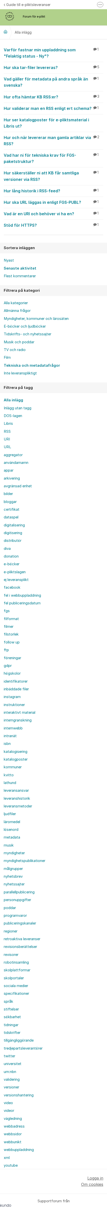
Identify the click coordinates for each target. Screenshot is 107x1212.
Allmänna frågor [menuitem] (17, 310)
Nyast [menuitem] (9, 260)
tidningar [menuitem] (11, 1025)
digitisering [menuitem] (13, 533)
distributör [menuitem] (12, 540)
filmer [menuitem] (8, 626)
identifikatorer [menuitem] (16, 681)
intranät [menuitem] (10, 736)
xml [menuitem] (7, 1157)
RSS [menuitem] (7, 431)
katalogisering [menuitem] (15, 751)
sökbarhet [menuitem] (12, 1017)
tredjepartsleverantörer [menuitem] (23, 1048)
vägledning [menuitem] (13, 1118)
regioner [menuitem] (10, 931)
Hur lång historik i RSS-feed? (51, 190)
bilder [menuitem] (8, 494)
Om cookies (92, 1184)
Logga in (95, 1178)
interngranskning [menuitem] (18, 720)
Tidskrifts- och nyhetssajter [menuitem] (27, 334)
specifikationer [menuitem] (16, 993)
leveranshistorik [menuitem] (17, 798)
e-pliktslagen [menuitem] (15, 572)
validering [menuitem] (12, 1079)
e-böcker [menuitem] (11, 564)
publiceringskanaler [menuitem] (20, 923)
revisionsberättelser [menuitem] (20, 946)
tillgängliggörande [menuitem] (19, 1040)
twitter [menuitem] (9, 1056)
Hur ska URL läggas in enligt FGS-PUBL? (51, 202)
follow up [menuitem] (12, 642)
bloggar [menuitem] (10, 501)
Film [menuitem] (7, 357)
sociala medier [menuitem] (16, 986)
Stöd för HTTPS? (51, 225)
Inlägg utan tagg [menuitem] (17, 408)
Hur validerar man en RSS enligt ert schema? (51, 108)
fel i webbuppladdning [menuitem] (22, 595)
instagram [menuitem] (12, 697)
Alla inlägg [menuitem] (13, 400)
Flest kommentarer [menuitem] (20, 276)
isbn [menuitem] (7, 743)
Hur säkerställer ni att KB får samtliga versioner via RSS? (51, 176)
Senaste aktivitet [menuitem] (20, 268)
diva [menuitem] (7, 548)
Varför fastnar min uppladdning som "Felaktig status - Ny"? (51, 53)
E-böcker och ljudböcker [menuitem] (25, 326)
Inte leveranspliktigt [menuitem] (20, 373)
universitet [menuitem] (12, 1064)
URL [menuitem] (7, 447)
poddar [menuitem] (10, 908)
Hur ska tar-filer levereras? (51, 67)
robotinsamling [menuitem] (16, 962)
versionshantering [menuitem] (19, 1095)
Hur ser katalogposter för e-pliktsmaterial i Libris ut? (46, 123)
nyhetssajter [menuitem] (14, 884)
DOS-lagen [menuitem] (13, 416)
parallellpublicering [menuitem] (19, 892)
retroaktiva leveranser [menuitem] (22, 939)
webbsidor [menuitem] (13, 1134)
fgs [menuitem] (7, 611)
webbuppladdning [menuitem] (19, 1149)
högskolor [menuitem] (12, 673)
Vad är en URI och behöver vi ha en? (51, 213)
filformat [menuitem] (11, 619)
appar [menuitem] (8, 470)
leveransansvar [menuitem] (16, 790)
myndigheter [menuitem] (14, 853)
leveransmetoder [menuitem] (18, 806)
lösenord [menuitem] (11, 829)
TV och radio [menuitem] (15, 350)
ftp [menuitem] (6, 650)
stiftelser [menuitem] (11, 1009)
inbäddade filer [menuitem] (16, 689)
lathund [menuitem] (10, 783)
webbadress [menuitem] (14, 1126)
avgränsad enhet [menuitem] (18, 486)
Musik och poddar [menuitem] (19, 342)
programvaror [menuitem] (15, 915)
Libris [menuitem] (8, 423)
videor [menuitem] (9, 1110)
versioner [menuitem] (11, 1087)
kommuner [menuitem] (13, 767)
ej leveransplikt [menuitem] (16, 579)
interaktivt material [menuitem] (19, 712)
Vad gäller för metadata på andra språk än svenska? (51, 82)
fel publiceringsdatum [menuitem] (22, 603)
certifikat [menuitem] (11, 509)
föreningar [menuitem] (12, 658)
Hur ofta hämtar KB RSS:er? (51, 96)
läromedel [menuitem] (12, 822)
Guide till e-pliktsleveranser (28, 4)
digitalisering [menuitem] (14, 525)
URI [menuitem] (7, 439)
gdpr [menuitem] (8, 665)
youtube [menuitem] (11, 1165)
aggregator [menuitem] (13, 455)
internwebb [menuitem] (13, 728)
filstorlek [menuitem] (11, 634)
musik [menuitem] (9, 845)
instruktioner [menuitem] (14, 705)
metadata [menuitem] (12, 837)
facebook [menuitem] (12, 587)
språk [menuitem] (8, 1001)
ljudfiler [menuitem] (10, 814)
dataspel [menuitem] (11, 517)
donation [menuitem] (11, 556)
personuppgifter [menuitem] (17, 900)
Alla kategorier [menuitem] (16, 303)
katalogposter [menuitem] (16, 759)
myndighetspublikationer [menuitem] (24, 860)
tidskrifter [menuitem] (12, 1032)
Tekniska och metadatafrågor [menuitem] (32, 365)
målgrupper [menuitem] (13, 868)
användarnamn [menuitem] (16, 462)
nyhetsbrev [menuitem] (13, 876)
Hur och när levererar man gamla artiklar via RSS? (51, 140)
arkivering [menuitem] (12, 478)
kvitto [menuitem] (9, 775)
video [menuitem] (8, 1103)
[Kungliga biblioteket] (5, 32)
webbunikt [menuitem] (12, 1142)
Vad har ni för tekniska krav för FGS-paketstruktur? (51, 158)
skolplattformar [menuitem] (17, 970)
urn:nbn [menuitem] (10, 1071)
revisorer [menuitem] (11, 954)
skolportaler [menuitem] (14, 978)
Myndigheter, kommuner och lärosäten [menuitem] (36, 318)
